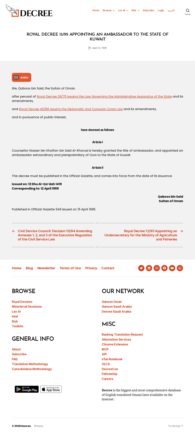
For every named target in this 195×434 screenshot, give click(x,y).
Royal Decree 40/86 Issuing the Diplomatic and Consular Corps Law (71, 109)
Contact (107, 268)
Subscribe (148, 10)
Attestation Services (116, 339)
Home (95, 10)
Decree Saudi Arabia (116, 311)
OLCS (106, 364)
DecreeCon (110, 369)
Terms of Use (70, 268)
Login (161, 10)
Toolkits (17, 326)
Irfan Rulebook (112, 359)
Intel (15, 316)
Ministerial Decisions (27, 306)
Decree (26, 426)
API (104, 354)
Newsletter (46, 268)
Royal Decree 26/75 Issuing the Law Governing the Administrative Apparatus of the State (104, 96)
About (16, 349)
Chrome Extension (115, 344)
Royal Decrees (22, 302)
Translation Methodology (30, 364)
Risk (134, 10)
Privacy (91, 268)
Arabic (24, 77)
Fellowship (109, 374)
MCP (105, 349)
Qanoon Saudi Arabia (117, 306)
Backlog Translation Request (122, 334)
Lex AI (121, 10)
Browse (107, 10)
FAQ (15, 359)
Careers (107, 379)
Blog (29, 268)
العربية (171, 10)
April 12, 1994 (99, 47)
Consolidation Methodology (32, 369)
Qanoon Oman (112, 302)
